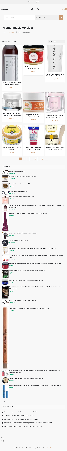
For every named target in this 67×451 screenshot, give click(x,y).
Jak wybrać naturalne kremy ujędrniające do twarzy (19, 415)
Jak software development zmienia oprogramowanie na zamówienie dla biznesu (28, 422)
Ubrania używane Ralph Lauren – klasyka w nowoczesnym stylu (23, 426)
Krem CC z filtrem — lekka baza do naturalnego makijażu (21, 419)
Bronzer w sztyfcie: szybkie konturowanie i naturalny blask (21, 412)
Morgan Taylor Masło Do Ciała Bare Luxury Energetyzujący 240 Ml (33, 116)
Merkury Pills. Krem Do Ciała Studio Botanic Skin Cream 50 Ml (55, 76)
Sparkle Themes (49, 448)
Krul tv (35, 9)
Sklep (3, 438)
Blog (2, 441)
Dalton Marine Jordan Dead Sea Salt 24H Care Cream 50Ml (12, 115)
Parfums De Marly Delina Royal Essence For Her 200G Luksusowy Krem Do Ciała (55, 117)
